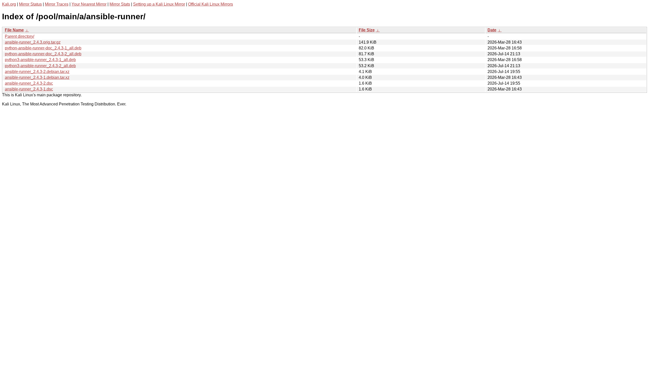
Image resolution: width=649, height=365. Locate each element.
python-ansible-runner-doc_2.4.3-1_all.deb (43, 48)
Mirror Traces (56, 4)
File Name (14, 30)
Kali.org (9, 4)
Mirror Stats (120, 4)
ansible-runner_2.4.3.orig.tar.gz (33, 42)
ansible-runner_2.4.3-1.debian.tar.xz (37, 77)
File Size (367, 30)
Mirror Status (30, 4)
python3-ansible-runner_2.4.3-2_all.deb (40, 66)
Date (492, 30)
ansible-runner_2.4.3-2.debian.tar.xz (37, 71)
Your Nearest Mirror (88, 4)
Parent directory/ (19, 36)
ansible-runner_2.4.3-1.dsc (29, 89)
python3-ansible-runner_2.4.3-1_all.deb (40, 60)
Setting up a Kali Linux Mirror (159, 4)
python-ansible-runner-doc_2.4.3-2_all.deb (43, 54)
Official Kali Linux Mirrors (210, 4)
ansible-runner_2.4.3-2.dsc (29, 83)
